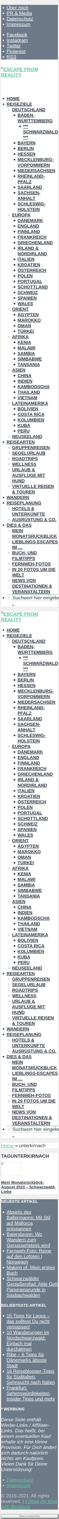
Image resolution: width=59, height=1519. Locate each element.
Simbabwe (30, 358)
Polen (25, 275)
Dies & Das (19, 525)
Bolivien (28, 408)
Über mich (17, 7)
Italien (26, 259)
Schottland (33, 286)
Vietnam (27, 397)
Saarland (30, 187)
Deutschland (28, 109)
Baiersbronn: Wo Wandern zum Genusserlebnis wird (28, 1239)
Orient (20, 309)
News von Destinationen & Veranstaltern (32, 586)
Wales (25, 303)
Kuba (24, 425)
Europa (21, 214)
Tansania (29, 364)
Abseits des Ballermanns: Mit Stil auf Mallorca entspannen (28, 1220)
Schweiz (28, 292)
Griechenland (35, 242)
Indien (25, 381)
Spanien (27, 298)
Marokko (29, 320)
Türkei (26, 331)
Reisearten (21, 442)
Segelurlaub (28, 453)
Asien (18, 370)
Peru (24, 430)
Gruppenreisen (31, 447)
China (24, 375)
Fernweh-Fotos (31, 563)
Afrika (20, 336)
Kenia (24, 342)
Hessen (26, 153)
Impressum (18, 24)
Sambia (26, 353)
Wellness (24, 464)
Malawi (26, 347)
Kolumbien (31, 419)
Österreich (32, 270)
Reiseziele (19, 104)
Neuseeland (27, 436)
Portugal (30, 281)
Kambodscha (34, 386)
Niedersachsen (36, 170)
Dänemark (30, 220)
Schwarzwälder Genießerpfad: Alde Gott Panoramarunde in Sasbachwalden (32, 1287)
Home (13, 98)
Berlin (26, 148)
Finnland (29, 231)
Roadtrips (25, 458)
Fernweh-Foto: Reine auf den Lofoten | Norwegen (29, 1256)
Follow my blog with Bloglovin (29, 1504)
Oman (24, 325)
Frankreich (32, 237)
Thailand (29, 392)
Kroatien (29, 264)
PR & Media (19, 13)
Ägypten (28, 314)
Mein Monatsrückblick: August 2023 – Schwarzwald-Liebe (28, 1187)
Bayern (27, 142)
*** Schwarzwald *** (40, 132)
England (28, 226)
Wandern (18, 497)
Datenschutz (20, 18)
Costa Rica (31, 414)
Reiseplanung (24, 502)
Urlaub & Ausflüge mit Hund (28, 475)
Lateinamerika (30, 403)
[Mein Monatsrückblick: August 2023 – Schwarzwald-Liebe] (11, 1174)
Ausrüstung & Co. (34, 519)
